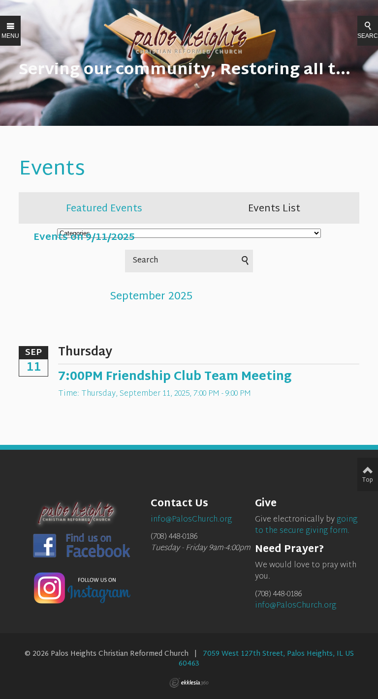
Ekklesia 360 (189, 683)
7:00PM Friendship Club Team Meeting (174, 377)
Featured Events (104, 209)
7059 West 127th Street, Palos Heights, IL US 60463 (266, 659)
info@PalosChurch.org (295, 606)
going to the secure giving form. (306, 525)
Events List (274, 209)
